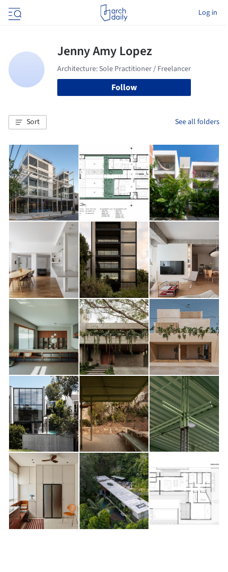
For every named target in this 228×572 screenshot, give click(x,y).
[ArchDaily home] (113, 12)
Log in (207, 12)
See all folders (197, 122)
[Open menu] (13, 12)
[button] (27, 122)
